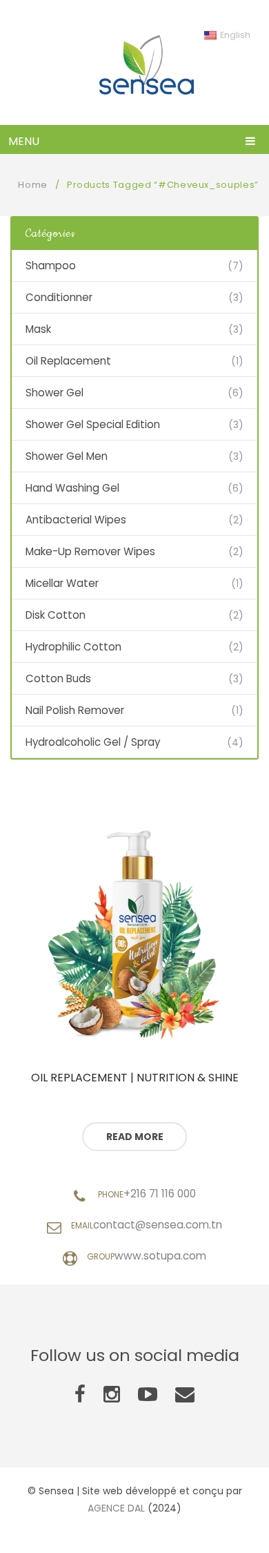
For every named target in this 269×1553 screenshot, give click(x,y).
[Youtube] (147, 1394)
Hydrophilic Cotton (73, 646)
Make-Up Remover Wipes (90, 551)
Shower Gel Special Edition (93, 424)
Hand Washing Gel (72, 488)
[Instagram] (111, 1394)
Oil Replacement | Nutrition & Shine (135, 1078)
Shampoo (51, 265)
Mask (38, 329)
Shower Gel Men (67, 456)
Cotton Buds (58, 678)
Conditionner (59, 297)
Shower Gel (54, 392)
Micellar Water (62, 583)
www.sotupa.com (160, 1255)
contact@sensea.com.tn (157, 1224)
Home (33, 184)
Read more (134, 1137)
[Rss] (185, 1394)
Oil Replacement (68, 361)
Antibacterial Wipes (76, 519)
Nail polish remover (75, 710)
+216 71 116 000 (159, 1193)
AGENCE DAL (116, 1508)
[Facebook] (80, 1394)
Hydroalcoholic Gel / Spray (93, 742)
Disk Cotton (56, 615)
